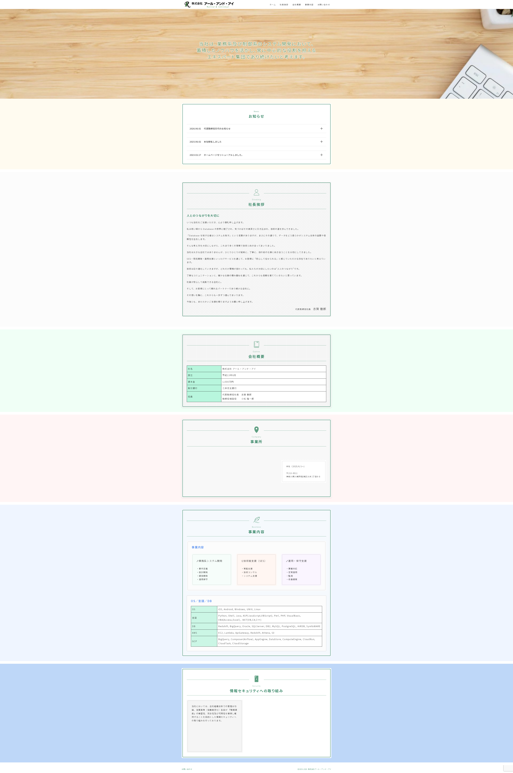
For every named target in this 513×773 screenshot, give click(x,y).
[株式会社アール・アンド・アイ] (209, 4)
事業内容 (309, 5)
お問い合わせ (324, 5)
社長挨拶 (284, 5)
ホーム (273, 5)
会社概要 (296, 5)
